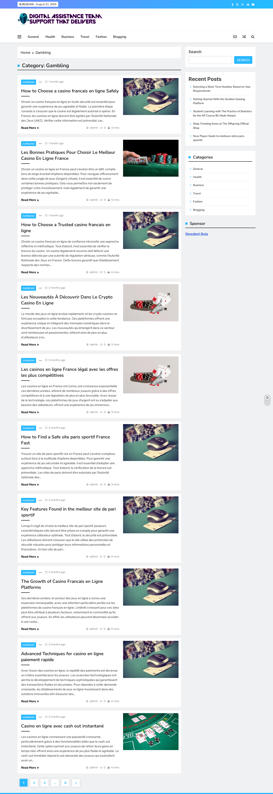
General (33, 37)
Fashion (101, 37)
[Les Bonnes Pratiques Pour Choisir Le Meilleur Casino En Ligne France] (151, 158)
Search (195, 51)
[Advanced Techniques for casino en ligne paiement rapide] (151, 659)
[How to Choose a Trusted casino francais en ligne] (151, 230)
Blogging (119, 37)
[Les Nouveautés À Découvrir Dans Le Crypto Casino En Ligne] (151, 302)
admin (94, 127)
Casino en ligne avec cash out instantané (62, 726)
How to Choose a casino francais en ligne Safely (70, 91)
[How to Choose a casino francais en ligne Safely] (151, 96)
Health (50, 37)
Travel (84, 37)
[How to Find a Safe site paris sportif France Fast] (151, 442)
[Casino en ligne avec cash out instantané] (151, 731)
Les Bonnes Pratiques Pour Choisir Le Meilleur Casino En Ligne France (68, 155)
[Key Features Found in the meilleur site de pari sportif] (151, 514)
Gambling (29, 82)
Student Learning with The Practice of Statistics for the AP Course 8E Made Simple (222, 113)
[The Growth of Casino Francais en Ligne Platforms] (151, 587)
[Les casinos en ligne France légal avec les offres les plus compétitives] (151, 374)
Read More (28, 128)
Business (67, 37)
